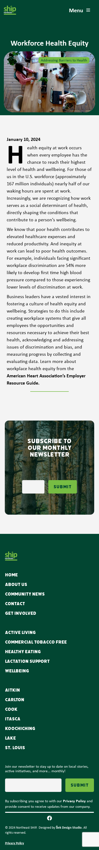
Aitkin (12, 690)
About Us (16, 584)
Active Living (20, 632)
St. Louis (15, 748)
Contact (15, 604)
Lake (10, 738)
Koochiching (20, 728)
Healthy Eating (23, 652)
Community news (25, 594)
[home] (10, 10)
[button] (80, 10)
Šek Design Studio (69, 827)
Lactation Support (27, 661)
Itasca (12, 719)
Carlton (14, 700)
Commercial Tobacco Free (36, 642)
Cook (11, 709)
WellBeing (17, 671)
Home (11, 575)
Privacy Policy (14, 843)
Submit (63, 487)
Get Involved (20, 613)
